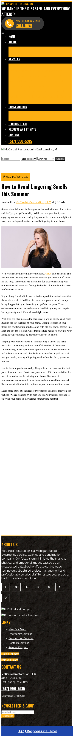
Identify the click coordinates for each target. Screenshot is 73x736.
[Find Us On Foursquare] (5, 598)
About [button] (12, 42)
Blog (31, 54)
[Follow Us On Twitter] (16, 587)
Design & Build (35, 118)
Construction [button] (18, 107)
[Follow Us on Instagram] (38, 587)
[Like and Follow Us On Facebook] (5, 587)
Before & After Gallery (44, 49)
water (48, 273)
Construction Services (21, 638)
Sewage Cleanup (53, 86)
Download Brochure (13, 695)
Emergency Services (20, 633)
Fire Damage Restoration (25, 66)
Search (60, 158)
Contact (14, 135)
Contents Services (59, 96)
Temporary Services (22, 91)
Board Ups (42, 91)
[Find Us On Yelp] (59, 587)
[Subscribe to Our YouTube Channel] (49, 587)
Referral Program (18, 647)
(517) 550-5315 (20, 141)
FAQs (12, 101)
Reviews (22, 54)
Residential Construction (24, 113)
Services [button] (14, 59)
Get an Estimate (10, 653)
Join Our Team (18, 124)
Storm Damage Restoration (49, 81)
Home (12, 37)
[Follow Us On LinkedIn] (27, 587)
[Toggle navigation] (2, 33)
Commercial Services (33, 96)
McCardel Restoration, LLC (33, 202)
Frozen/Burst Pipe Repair (25, 86)
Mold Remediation (36, 71)
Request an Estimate (22, 129)
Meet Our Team (19, 49)
